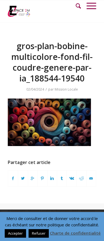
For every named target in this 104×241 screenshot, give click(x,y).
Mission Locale (66, 89)
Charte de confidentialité (75, 233)
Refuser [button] (38, 233)
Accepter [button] (15, 233)
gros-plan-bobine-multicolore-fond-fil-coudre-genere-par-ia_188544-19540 (52, 62)
